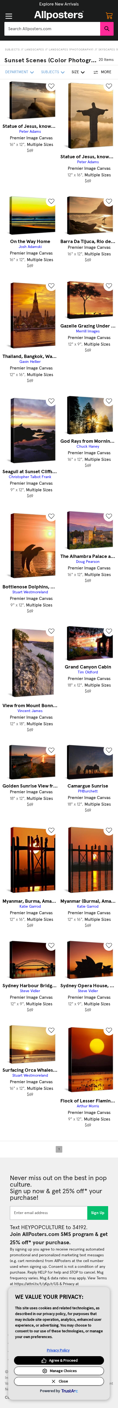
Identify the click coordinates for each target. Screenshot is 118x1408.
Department (16, 72)
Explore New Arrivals (59, 4)
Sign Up (98, 1213)
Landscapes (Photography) (71, 49)
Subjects (12, 49)
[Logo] (59, 15)
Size (75, 72)
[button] (59, 4)
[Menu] (8, 16)
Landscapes (34, 49)
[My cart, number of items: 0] (109, 15)
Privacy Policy (58, 1350)
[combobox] (52, 29)
